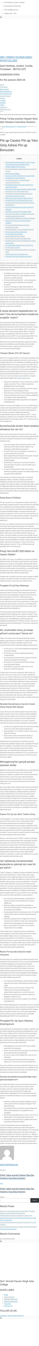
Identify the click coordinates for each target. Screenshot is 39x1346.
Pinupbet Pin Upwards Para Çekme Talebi (18, 211)
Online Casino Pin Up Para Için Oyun (17, 254)
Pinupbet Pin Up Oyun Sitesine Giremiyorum (19, 200)
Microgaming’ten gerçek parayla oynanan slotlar (21, 189)
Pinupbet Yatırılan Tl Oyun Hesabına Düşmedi (20, 229)
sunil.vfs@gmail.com (8, 126)
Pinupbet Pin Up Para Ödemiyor (15, 178)
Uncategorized (21, 126)
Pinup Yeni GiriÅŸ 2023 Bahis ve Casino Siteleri (20, 176)
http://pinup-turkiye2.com (22, 378)
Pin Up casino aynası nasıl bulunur (16, 232)
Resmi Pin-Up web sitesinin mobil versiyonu (19, 198)
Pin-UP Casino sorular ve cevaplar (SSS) (18, 238)
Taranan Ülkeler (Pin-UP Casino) (16, 167)
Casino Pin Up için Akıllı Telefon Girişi (17, 191)
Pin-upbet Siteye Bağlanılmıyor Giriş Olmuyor (19, 245)
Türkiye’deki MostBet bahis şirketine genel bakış (20, 218)
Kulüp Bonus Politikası (13, 173)
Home (1, 111)
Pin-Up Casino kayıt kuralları (14, 234)
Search (2, 1197)
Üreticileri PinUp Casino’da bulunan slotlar (19, 256)
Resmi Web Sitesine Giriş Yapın (15, 236)
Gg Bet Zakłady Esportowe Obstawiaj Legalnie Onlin (16, 1215)
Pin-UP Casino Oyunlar (13, 247)
